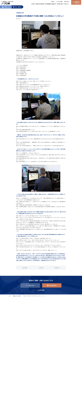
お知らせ (53, 1)
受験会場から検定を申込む (77, 2)
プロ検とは (33, 4)
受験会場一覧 (43, 4)
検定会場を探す (52, 285)
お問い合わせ (66, 1)
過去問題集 (48, 4)
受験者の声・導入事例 (55, 4)
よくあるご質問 (59, 1)
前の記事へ (25, 267)
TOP (9, 295)
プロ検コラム (66, 4)
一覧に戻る (41, 267)
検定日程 (38, 4)
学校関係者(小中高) (20, 12)
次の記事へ (57, 267)
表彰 (62, 4)
